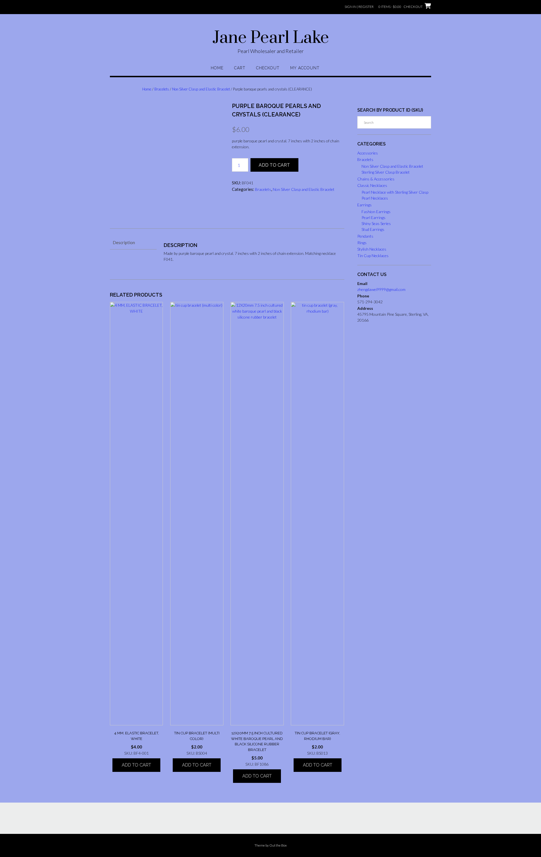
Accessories (367, 153)
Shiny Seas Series (376, 223)
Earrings (364, 204)
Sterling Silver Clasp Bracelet (386, 172)
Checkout (268, 68)
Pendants (365, 236)
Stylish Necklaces (371, 249)
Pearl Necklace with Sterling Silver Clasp (395, 192)
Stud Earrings (373, 229)
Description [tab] (124, 242)
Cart (239, 68)
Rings (362, 242)
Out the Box (278, 845)
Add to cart (274, 165)
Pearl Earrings (373, 217)
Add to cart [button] (136, 765)
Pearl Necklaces (375, 198)
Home (217, 68)
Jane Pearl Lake (270, 38)
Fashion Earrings (376, 211)
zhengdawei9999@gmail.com (381, 289)
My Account (305, 68)
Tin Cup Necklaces (373, 255)
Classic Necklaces (372, 185)
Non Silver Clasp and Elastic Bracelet (201, 89)
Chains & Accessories (375, 178)
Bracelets (161, 89)
